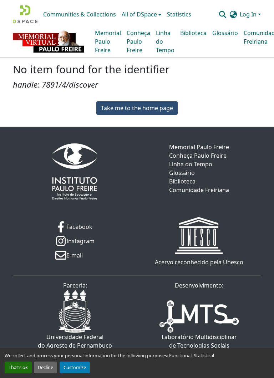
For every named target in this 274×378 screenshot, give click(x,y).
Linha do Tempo (165, 41)
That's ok (18, 367)
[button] (25, 14)
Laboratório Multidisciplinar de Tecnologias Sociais (199, 341)
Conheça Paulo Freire (138, 41)
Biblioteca (193, 33)
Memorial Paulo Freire (108, 41)
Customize (75, 367)
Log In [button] (249, 14)
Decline (45, 367)
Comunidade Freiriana (199, 190)
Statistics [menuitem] (179, 14)
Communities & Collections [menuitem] (79, 14)
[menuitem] (141, 14)
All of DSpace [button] (139, 14)
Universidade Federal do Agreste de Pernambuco (75, 341)
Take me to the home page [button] (137, 108)
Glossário (225, 33)
